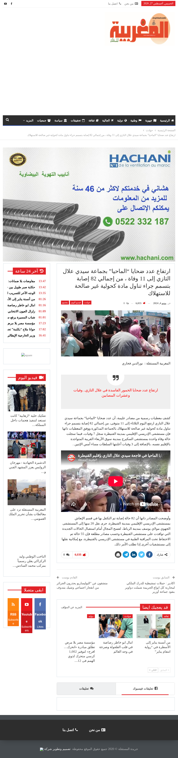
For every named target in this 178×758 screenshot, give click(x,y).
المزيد (29, 120)
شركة (48, 749)
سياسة (58, 120)
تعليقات (84, 688)
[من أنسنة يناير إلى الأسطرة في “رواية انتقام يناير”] (153, 626)
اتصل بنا (113, 3)
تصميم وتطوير (62, 749)
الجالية (106, 120)
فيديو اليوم (76, 302)
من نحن (129, 3)
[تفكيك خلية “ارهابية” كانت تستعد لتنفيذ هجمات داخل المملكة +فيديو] (27, 397)
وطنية (133, 120)
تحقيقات (76, 120)
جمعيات (41, 120)
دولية (120, 120)
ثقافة (92, 120)
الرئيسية (165, 120)
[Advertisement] (89, 78)
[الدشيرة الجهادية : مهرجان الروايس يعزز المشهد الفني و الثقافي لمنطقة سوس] (27, 445)
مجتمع (65, 302)
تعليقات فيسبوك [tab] (143, 688)
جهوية (148, 120)
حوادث (87, 302)
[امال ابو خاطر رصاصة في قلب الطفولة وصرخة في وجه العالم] (116, 626)
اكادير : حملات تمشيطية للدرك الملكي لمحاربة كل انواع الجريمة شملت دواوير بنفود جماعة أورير (150, 587)
